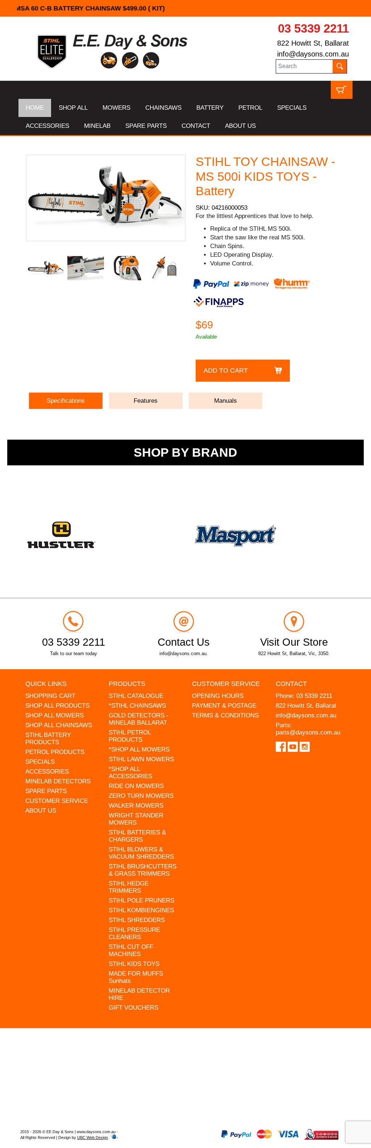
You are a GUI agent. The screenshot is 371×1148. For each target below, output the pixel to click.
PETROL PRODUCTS (54, 752)
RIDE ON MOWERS (136, 786)
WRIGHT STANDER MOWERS (136, 819)
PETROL (250, 107)
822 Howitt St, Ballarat (313, 43)
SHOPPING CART (50, 695)
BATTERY (210, 107)
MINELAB (97, 125)
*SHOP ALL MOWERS (139, 749)
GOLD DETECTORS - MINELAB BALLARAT (138, 719)
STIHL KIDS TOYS (134, 963)
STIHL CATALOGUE (136, 695)
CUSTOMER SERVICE (56, 800)
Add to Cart (226, 370)
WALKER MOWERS (136, 805)
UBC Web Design (92, 1137)
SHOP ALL (73, 107)
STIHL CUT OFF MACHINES (131, 950)
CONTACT (196, 125)
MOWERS (116, 107)
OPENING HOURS (217, 695)
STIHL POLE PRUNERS (141, 900)
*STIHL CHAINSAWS (137, 705)
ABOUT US (240, 125)
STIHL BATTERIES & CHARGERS (137, 836)
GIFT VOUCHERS (133, 1007)
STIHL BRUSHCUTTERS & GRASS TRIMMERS (142, 870)
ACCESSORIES (47, 125)
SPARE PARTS (146, 125)
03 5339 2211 (313, 28)
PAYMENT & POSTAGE (224, 705)
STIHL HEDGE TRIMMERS (129, 887)
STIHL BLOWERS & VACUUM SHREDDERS (141, 853)
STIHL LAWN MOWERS (141, 759)
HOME (35, 107)
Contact (291, 683)
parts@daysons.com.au (308, 732)
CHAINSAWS (163, 107)
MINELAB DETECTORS (58, 781)
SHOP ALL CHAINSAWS (58, 725)
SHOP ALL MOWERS (54, 715)
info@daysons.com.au (313, 54)
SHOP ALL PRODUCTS (57, 705)
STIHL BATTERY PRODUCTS (48, 739)
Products (127, 683)
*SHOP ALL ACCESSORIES (130, 773)
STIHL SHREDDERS (137, 920)
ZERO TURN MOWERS (141, 795)
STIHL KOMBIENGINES (141, 910)
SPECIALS (292, 107)
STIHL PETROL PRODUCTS (130, 736)
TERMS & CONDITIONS (225, 715)
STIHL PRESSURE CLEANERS (134, 933)
